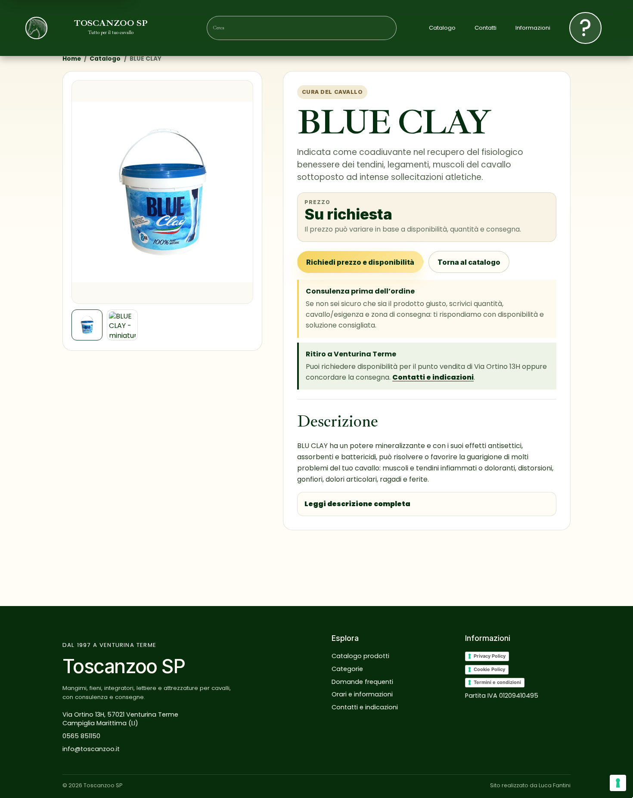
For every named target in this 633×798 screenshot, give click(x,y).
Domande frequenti (362, 681)
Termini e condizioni (497, 682)
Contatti (485, 28)
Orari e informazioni (362, 694)
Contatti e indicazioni (433, 377)
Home (71, 59)
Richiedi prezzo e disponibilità (360, 262)
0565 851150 (81, 736)
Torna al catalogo (469, 262)
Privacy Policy (490, 656)
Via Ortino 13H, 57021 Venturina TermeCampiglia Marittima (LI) (120, 719)
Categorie (347, 669)
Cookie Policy (489, 669)
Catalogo (442, 28)
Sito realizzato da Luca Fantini (530, 785)
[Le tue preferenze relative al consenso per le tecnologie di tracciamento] (618, 783)
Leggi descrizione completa (357, 504)
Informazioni (532, 28)
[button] (162, 192)
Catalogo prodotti (360, 656)
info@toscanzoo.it (91, 749)
